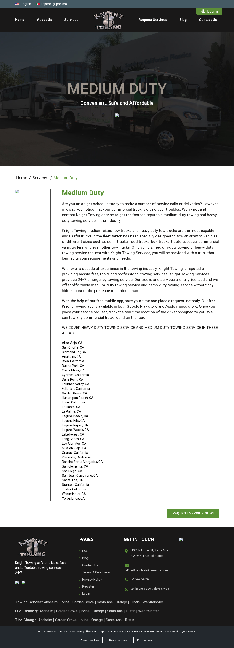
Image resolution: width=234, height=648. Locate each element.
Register (88, 586)
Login (86, 593)
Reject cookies (118, 640)
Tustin (135, 602)
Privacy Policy (92, 579)
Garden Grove (83, 602)
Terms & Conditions (96, 572)
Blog (183, 20)
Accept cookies (89, 640)
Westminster (153, 602)
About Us (44, 20)
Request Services (152, 20)
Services (71, 20)
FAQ (85, 551)
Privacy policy (145, 640)
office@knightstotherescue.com (146, 570)
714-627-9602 (140, 579)
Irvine (65, 602)
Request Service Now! (193, 513)
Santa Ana (105, 602)
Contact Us (208, 20)
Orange (121, 602)
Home (20, 20)
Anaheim (51, 602)
